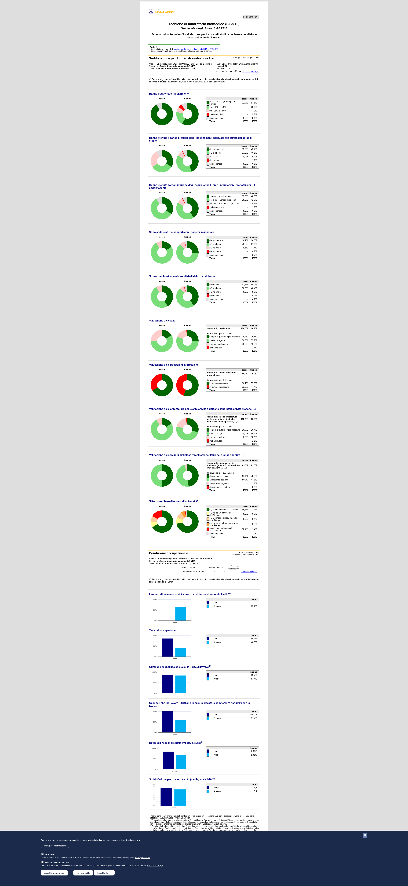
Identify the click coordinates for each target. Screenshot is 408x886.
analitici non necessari (57, 862)
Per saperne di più (142, 857)
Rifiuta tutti (83, 872)
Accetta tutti (104, 872)
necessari (50, 854)
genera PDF (251, 16)
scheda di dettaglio (250, 71)
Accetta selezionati (54, 872)
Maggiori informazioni (55, 845)
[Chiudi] (365, 835)
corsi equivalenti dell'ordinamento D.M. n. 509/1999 (196, 49)
